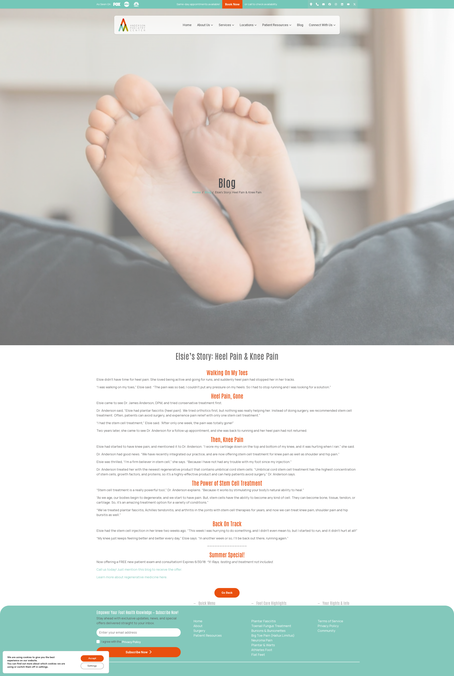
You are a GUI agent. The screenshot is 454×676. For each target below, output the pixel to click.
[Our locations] (311, 4)
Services (225, 25)
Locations (247, 25)
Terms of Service (330, 621)
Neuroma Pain (261, 640)
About (198, 626)
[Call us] (317, 4)
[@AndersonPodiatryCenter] (329, 4)
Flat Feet (258, 654)
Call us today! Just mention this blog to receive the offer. (139, 569)
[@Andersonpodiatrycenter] (348, 4)
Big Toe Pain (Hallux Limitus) (273, 635)
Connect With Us (321, 25)
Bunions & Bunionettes (268, 630)
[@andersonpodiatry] (336, 4)
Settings (92, 665)
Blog (300, 25)
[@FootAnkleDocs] (354, 4)
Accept (92, 658)
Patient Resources (275, 25)
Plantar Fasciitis (263, 621)
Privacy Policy (131, 642)
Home (187, 25)
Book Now (232, 4)
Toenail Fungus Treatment (271, 626)
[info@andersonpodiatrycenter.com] (323, 4)
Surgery (199, 630)
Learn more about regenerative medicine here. (131, 577)
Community (326, 630)
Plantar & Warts (263, 645)
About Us (203, 25)
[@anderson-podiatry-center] (342, 4)
